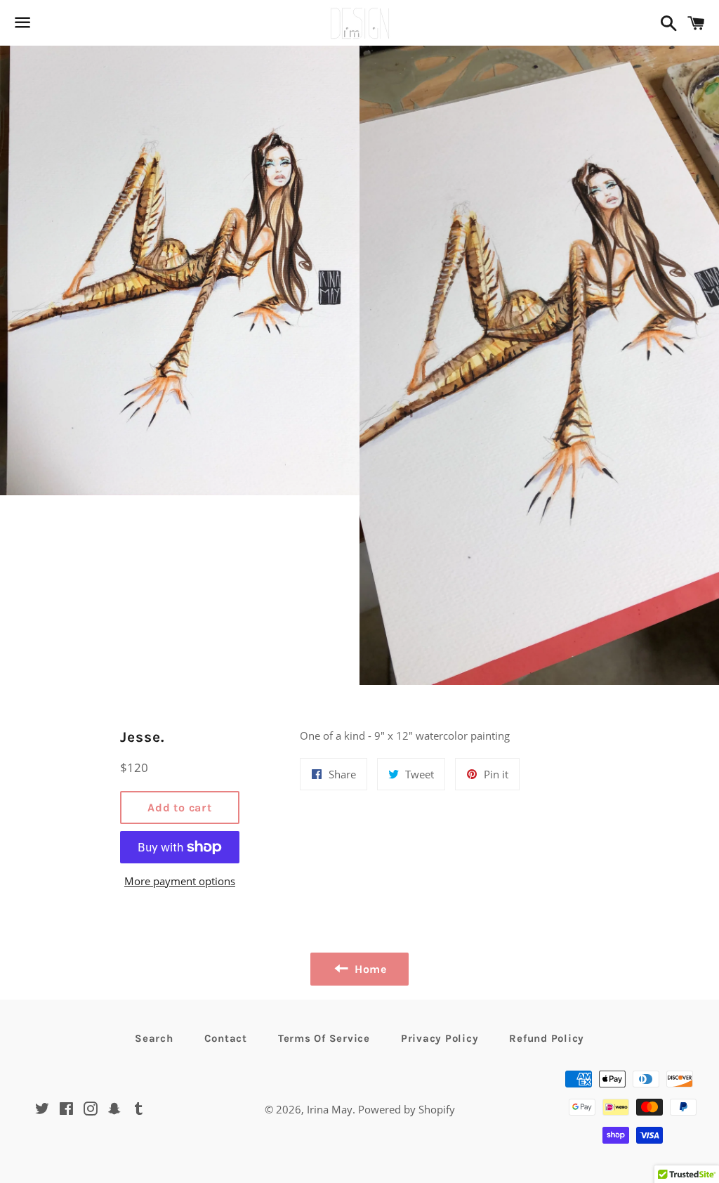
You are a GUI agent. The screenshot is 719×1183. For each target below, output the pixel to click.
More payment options (179, 881)
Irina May (329, 1109)
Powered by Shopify (406, 1109)
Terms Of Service (324, 1038)
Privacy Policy (440, 1038)
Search (154, 1038)
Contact (225, 1038)
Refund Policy (546, 1038)
